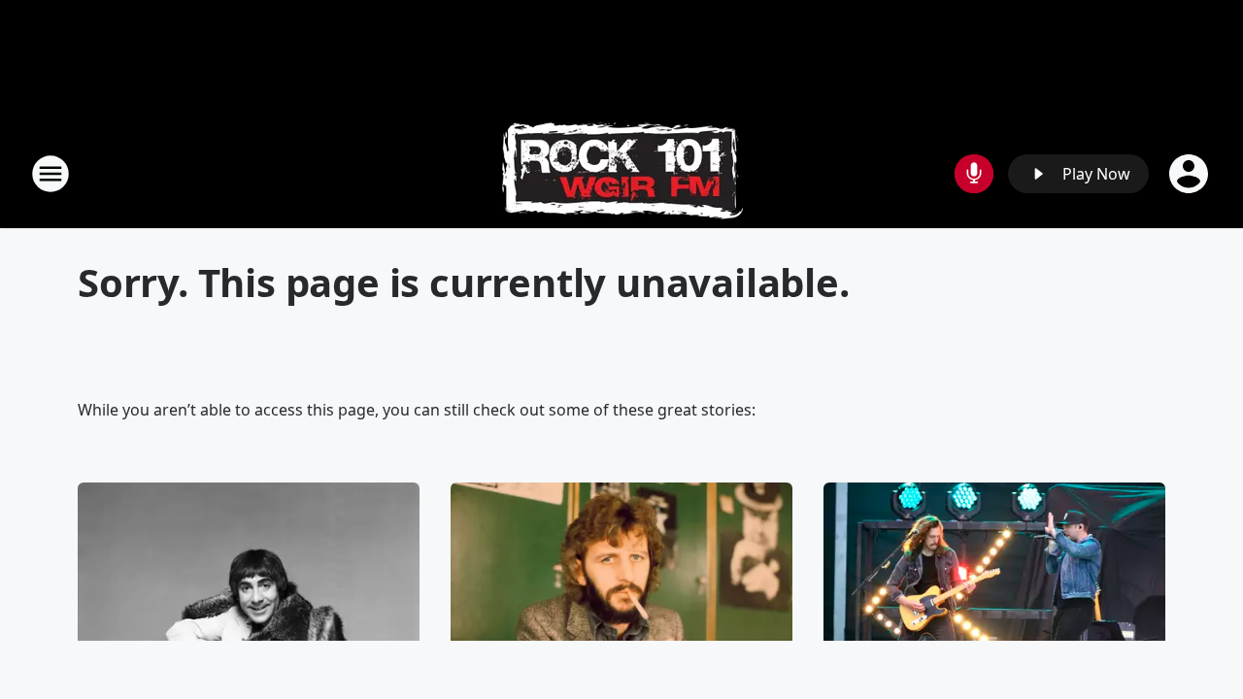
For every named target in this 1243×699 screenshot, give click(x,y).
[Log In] (1190, 173)
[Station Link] (622, 173)
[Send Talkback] (974, 173)
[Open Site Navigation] (50, 173)
